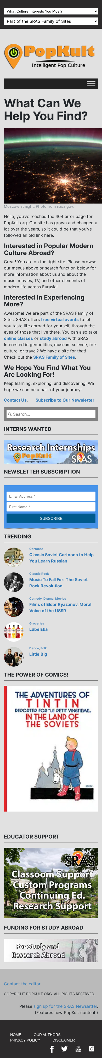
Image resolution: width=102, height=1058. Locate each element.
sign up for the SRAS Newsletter (65, 1006)
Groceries (36, 623)
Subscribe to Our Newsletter (65, 400)
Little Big (38, 654)
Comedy (35, 598)
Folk (44, 648)
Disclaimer (64, 1040)
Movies (60, 598)
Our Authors (47, 1035)
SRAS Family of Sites (54, 357)
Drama (48, 598)
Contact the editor (22, 983)
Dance (34, 648)
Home (15, 1035)
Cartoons (36, 549)
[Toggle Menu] (91, 83)
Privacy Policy (25, 1040)
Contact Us (15, 400)
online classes (18, 338)
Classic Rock (39, 574)
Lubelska (38, 629)
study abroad (53, 338)
